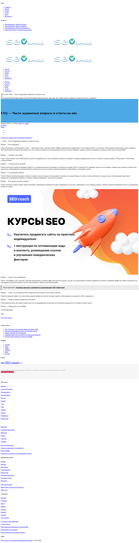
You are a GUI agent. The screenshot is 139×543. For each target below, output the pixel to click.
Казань (3, 401)
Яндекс (7, 354)
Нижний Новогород (8, 430)
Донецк (3, 509)
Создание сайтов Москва (9, 521)
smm (21, 363)
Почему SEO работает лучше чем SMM (18, 336)
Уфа (2, 407)
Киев (2, 503)
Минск (3, 506)
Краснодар (4, 418)
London (3, 515)
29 (3, 125)
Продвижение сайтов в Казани (15, 24)
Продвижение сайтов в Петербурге (17, 28)
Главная (7, 7)
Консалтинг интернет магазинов (12, 487)
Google (7, 344)
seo (2, 318)
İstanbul (3, 512)
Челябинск (4, 416)
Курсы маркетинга (7, 445)
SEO (20, 123)
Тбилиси (4, 501)
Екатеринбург (5, 395)
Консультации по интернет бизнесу (13, 532)
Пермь (3, 413)
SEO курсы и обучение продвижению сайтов (16, 540)
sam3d (27, 123)
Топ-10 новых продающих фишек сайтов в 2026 (21, 329)
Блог (6, 14)
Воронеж (4, 427)
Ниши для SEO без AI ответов (15, 333)
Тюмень (3, 441)
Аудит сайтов (5, 524)
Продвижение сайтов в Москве (16, 26)
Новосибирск (5, 392)
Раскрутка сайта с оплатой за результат (18, 30)
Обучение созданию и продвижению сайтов (16, 453)
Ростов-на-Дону (6, 478)
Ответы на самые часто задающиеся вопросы (16, 138)
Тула (2, 404)
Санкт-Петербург (7, 389)
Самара (3, 410)
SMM (7, 348)
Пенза (3, 436)
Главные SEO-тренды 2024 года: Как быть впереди (22, 335)
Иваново (4, 433)
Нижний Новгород (7, 475)
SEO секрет (8, 318)
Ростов (3, 398)
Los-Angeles (5, 518)
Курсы (7, 9)
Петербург (4, 467)
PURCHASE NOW (7, 372)
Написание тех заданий (9, 530)
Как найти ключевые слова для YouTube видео (21, 331)
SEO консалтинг (6, 484)
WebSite (7, 350)
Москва (3, 386)
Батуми (3, 498)
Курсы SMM (5, 451)
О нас (7, 12)
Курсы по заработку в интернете (12, 448)
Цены (7, 11)
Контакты (8, 16)
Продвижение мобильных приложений (14, 527)
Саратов (4, 438)
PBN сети (4, 490)
